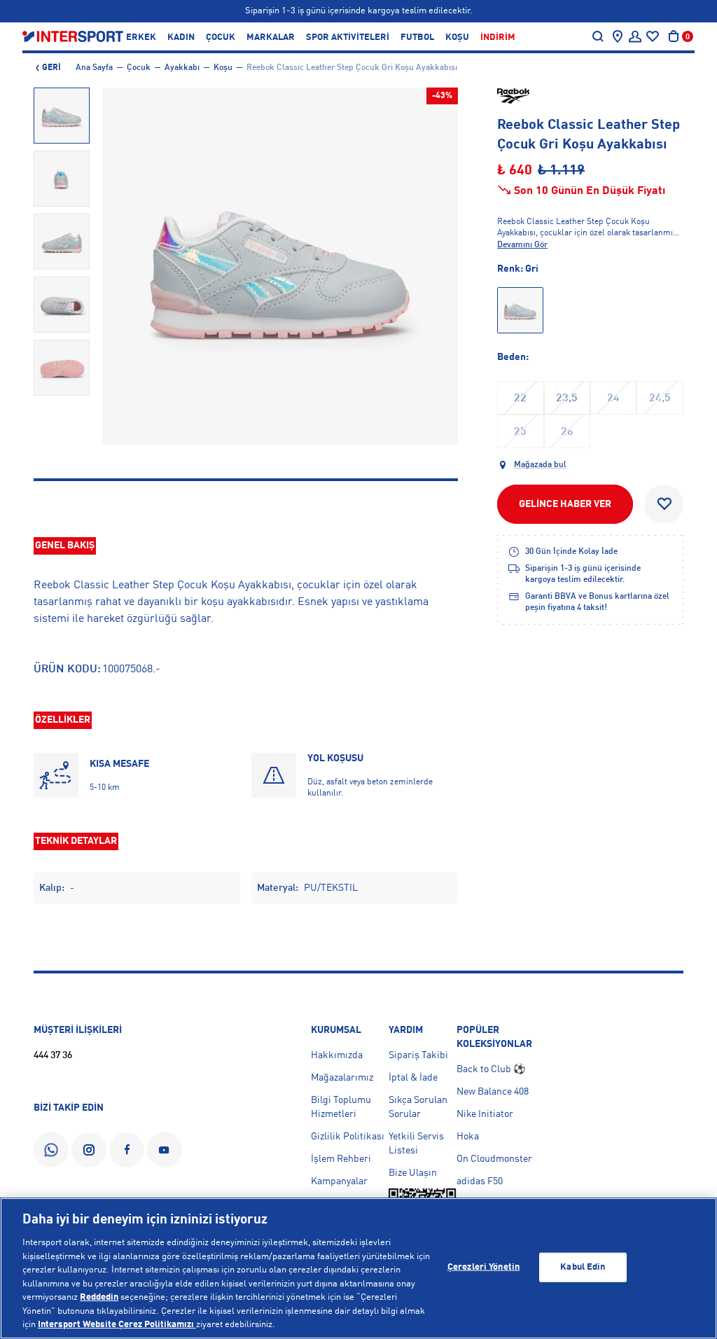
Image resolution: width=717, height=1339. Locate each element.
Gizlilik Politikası (347, 1137)
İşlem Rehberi (341, 1159)
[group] (62, 116)
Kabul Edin (582, 1267)
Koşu (223, 68)
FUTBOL (417, 37)
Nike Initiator (485, 1114)
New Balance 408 (493, 1092)
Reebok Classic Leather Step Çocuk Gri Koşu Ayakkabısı (351, 68)
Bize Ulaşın (413, 1173)
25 (520, 432)
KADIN (181, 37)
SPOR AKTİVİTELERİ (347, 37)
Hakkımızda (337, 1055)
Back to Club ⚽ (491, 1069)
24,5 (660, 398)
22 (520, 398)
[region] (358, 1268)
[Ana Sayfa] (72, 36)
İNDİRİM (497, 37)
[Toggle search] (598, 36)
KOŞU (457, 37)
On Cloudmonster (494, 1159)
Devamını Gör (522, 245)
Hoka (468, 1137)
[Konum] (617, 36)
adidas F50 (480, 1181)
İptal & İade (413, 1078)
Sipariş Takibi (418, 1055)
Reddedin (99, 1297)
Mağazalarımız (342, 1078)
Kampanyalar (339, 1181)
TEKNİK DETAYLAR (76, 841)
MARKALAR (270, 37)
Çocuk (139, 68)
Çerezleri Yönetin (483, 1267)
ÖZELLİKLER (62, 720)
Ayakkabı (182, 68)
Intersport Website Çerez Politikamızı (117, 1324)
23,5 (567, 398)
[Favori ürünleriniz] (652, 36)
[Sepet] (673, 36)
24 (613, 398)
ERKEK (141, 37)
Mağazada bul (540, 465)
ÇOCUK (220, 37)
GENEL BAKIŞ (65, 545)
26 (567, 432)
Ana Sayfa (94, 68)
